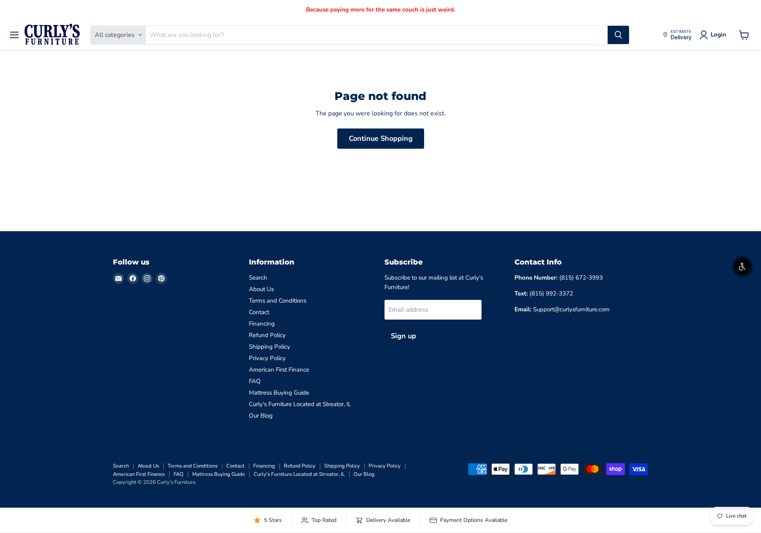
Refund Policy (267, 335)
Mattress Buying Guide (279, 393)
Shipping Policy (269, 347)
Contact (259, 312)
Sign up (403, 336)
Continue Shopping (381, 138)
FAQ (255, 381)
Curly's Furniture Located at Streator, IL (300, 404)
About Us (261, 289)
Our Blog (261, 416)
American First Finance (279, 370)
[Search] (618, 35)
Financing (262, 324)
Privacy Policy (267, 358)
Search (258, 278)
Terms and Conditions (277, 301)
